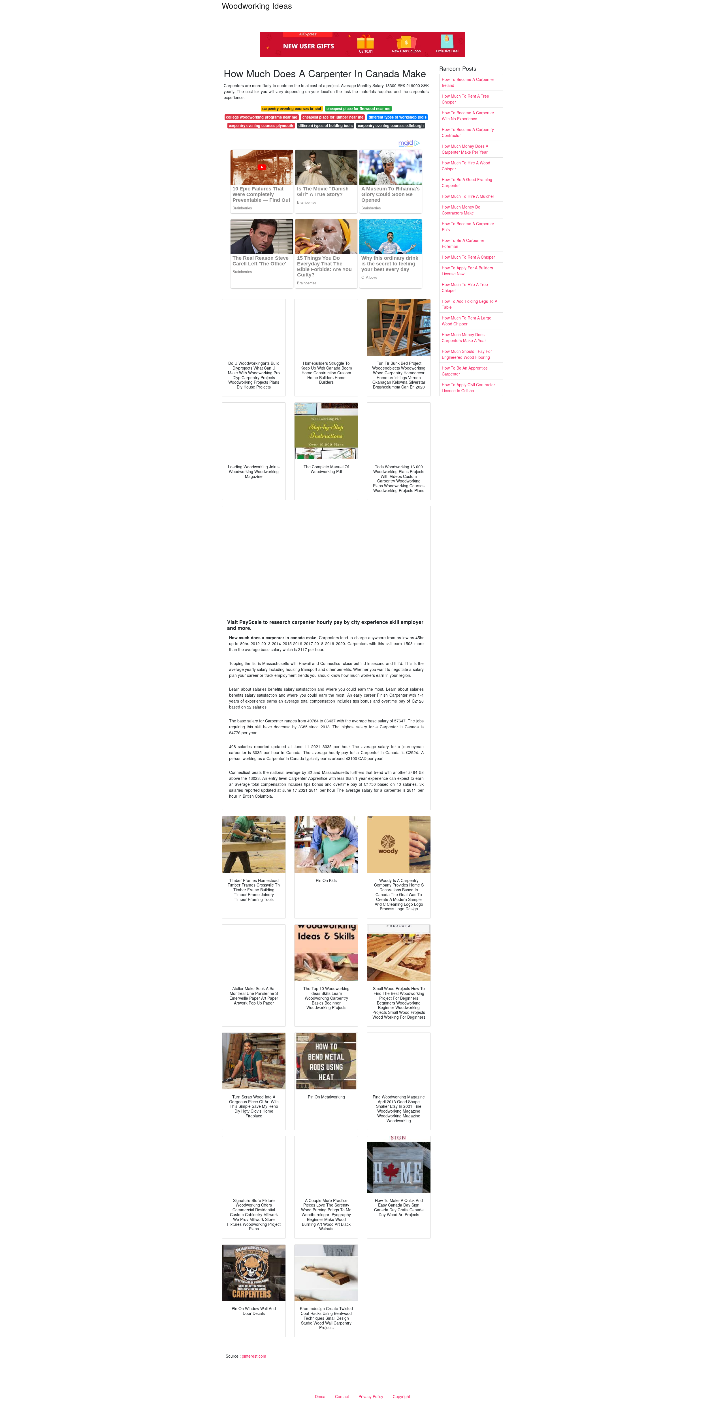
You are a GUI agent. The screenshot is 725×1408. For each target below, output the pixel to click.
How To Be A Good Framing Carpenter (467, 182)
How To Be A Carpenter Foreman (463, 243)
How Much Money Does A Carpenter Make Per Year (465, 149)
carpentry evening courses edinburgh (391, 125)
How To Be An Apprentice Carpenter (465, 371)
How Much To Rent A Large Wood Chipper (466, 321)
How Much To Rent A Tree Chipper (465, 99)
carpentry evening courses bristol (291, 108)
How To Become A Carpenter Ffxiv (468, 226)
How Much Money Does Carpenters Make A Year (464, 337)
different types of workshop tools (398, 117)
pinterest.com (254, 1356)
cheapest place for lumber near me (332, 117)
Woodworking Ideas (257, 5)
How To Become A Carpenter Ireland (468, 82)
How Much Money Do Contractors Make (461, 210)
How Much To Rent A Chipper (468, 257)
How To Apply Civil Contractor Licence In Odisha (468, 387)
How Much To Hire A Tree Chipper (465, 287)
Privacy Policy (371, 1396)
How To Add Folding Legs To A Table (469, 304)
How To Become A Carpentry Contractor (468, 132)
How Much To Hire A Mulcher (468, 196)
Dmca (320, 1396)
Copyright (401, 1396)
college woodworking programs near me (261, 117)
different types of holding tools (325, 125)
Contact (342, 1396)
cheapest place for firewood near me (358, 108)
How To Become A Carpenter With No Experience (468, 115)
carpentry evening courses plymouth (261, 125)
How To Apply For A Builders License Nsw (467, 270)
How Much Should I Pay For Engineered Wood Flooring (467, 354)
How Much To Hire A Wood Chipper (466, 165)
